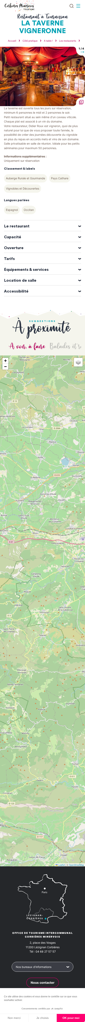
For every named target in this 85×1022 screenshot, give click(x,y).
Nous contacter (43, 983)
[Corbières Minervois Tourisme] (19, 6)
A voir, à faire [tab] (27, 346)
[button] (78, 53)
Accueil (12, 40)
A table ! (48, 40)
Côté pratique (30, 40)
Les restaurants (68, 40)
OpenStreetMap (76, 864)
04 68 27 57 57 (46, 951)
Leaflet (61, 864)
